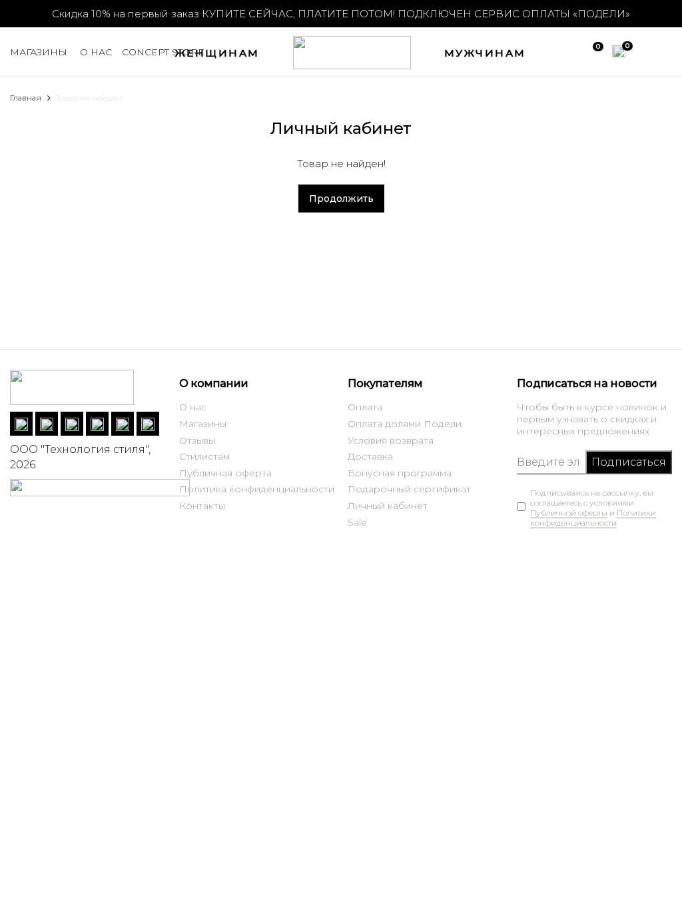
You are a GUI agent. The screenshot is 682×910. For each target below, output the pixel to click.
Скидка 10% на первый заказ (125, 13)
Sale (357, 522)
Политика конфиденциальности (256, 489)
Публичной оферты (568, 513)
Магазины (202, 424)
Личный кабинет (388, 506)
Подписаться (628, 462)
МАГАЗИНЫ (38, 52)
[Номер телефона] (97, 424)
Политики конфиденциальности (593, 518)
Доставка (370, 456)
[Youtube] (148, 424)
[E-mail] (122, 424)
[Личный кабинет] (647, 50)
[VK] (21, 424)
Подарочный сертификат (409, 489)
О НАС (96, 52)
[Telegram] (72, 424)
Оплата (365, 407)
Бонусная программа (400, 473)
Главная (25, 98)
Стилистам (204, 456)
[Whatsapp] (46, 424)
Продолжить (341, 199)
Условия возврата (391, 440)
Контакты (202, 506)
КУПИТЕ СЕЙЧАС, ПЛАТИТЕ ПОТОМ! (416, 13)
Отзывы (197, 440)
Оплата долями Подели (405, 424)
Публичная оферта (225, 473)
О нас (192, 407)
